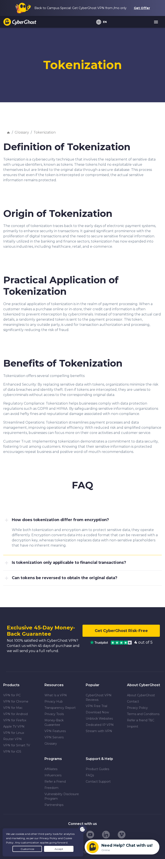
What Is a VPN (55, 695)
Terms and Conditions (143, 714)
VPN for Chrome (15, 701)
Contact (133, 701)
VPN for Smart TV (16, 745)
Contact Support (98, 781)
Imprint (132, 726)
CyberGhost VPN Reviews (99, 697)
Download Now (97, 712)
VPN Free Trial (96, 706)
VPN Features (55, 731)
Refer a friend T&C (140, 720)
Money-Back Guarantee (54, 722)
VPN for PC (12, 695)
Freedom (51, 788)
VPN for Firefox (14, 720)
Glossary (22, 132)
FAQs (90, 775)
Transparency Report (60, 708)
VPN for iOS (12, 751)
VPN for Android (15, 714)
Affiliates (50, 769)
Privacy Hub (53, 701)
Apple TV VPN (13, 726)
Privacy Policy (137, 708)
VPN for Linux (13, 733)
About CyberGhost (141, 695)
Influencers (52, 775)
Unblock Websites (99, 718)
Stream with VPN (99, 731)
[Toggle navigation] (156, 22)
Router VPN (12, 739)
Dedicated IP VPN (100, 725)
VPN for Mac (13, 708)
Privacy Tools (54, 714)
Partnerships (53, 805)
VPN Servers (54, 737)
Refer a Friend (55, 781)
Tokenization (45, 132)
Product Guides (97, 769)
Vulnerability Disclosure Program (61, 796)
